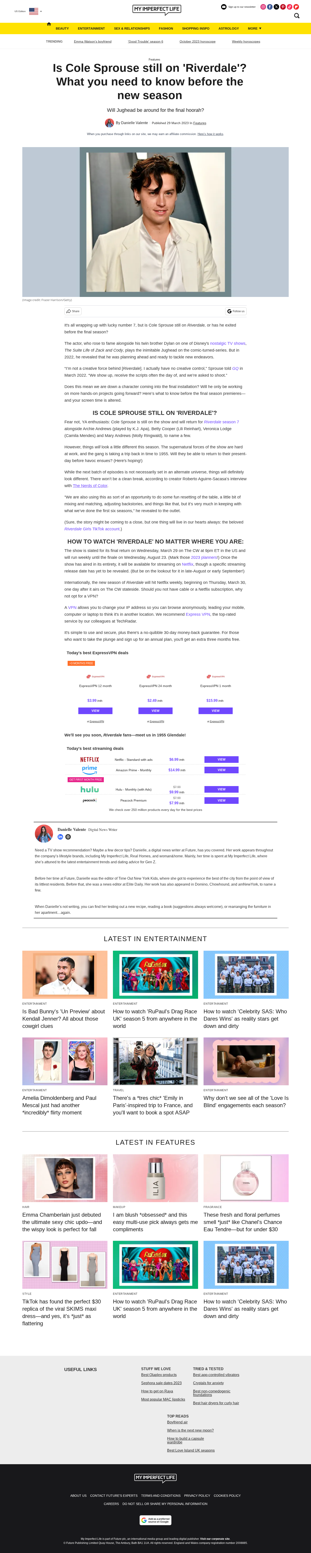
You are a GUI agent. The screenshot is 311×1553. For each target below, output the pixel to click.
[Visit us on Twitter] (276, 7)
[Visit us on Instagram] (263, 7)
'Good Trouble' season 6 (145, 41)
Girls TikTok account (92, 529)
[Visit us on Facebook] (270, 7)
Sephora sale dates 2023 (161, 1383)
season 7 (221, 422)
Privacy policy (197, 1495)
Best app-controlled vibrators (216, 1375)
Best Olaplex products (159, 1375)
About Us (78, 1495)
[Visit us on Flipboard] (296, 7)
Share (75, 311)
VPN (72, 607)
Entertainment (91, 28)
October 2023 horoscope (198, 41)
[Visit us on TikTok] (289, 7)
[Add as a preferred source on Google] (155, 1520)
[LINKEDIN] (61, 837)
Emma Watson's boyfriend (93, 41)
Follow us (239, 311)
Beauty (62, 28)
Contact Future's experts (114, 1495)
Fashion (166, 28)
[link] (95, 676)
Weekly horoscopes (246, 41)
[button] (95, 691)
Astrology (229, 28)
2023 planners (204, 557)
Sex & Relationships (132, 28)
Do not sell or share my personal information (164, 1504)
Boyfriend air (177, 1422)
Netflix (187, 564)
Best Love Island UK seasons (191, 1450)
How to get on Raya (157, 1391)
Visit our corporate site (215, 1538)
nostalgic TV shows (227, 343)
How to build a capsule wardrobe (185, 1440)
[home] (49, 28)
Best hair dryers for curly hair (216, 1403)
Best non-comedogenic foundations (211, 1393)
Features (154, 59)
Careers (111, 1504)
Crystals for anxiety (208, 1383)
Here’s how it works (210, 134)
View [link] (95, 711)
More (253, 28)
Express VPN (198, 614)
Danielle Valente (134, 123)
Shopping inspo (195, 28)
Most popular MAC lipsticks (163, 1399)
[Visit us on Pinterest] (283, 7)
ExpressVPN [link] (97, 721)
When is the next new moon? (190, 1430)
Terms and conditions (161, 1495)
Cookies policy (227, 1495)
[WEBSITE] (69, 837)
